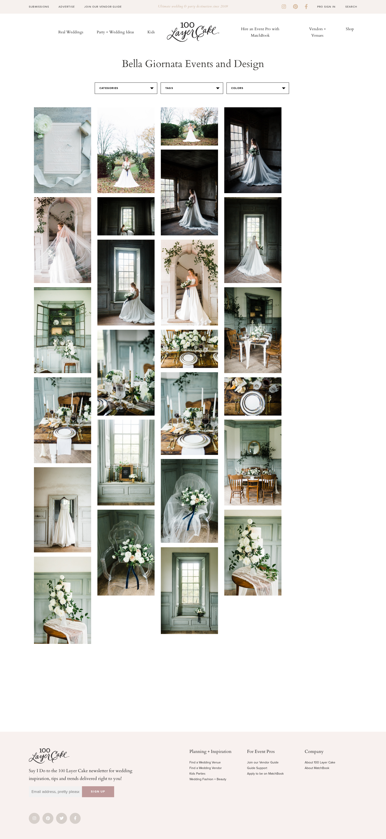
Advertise (67, 6)
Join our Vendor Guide (263, 762)
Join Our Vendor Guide (103, 6)
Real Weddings (70, 32)
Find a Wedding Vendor (205, 768)
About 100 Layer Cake (320, 762)
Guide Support (257, 768)
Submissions (39, 6)
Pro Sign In (326, 6)
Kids (151, 32)
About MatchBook (317, 768)
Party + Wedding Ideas (115, 32)
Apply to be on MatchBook (265, 774)
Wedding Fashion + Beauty (207, 779)
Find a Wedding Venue (205, 762)
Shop (350, 29)
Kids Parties (197, 774)
